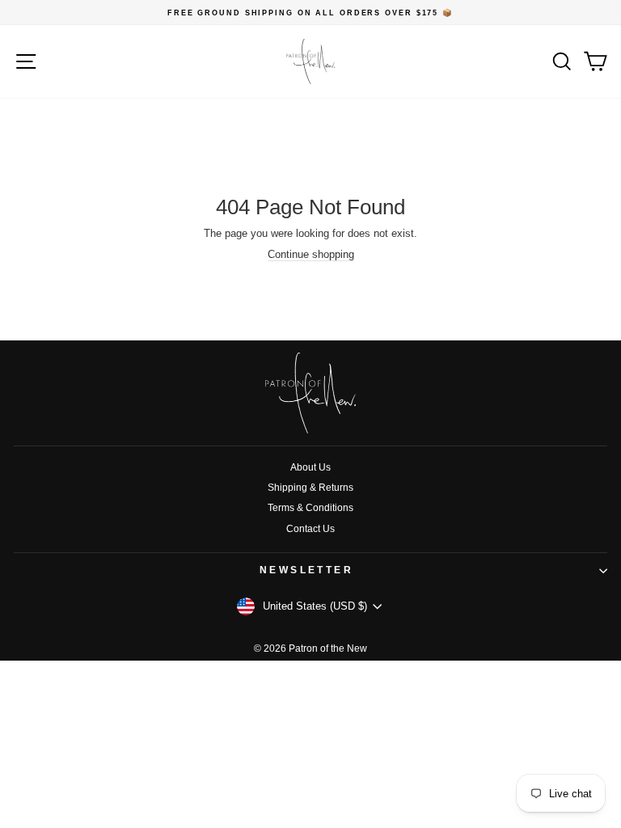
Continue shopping (311, 254)
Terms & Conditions (310, 507)
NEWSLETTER (307, 570)
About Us (310, 467)
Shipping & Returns (310, 487)
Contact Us (310, 528)
